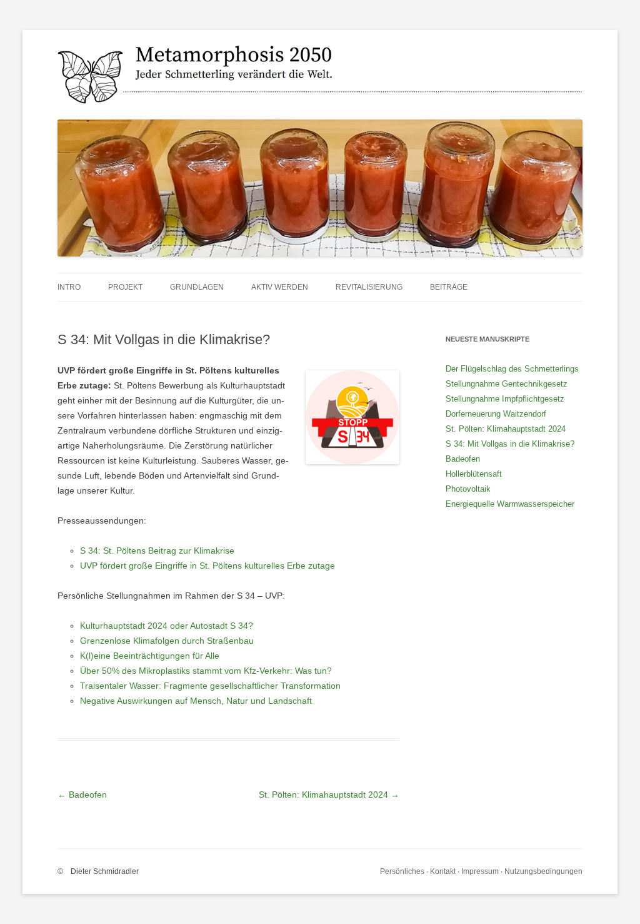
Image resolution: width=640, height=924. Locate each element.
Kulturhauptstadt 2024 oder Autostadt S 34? (166, 626)
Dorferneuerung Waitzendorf (496, 414)
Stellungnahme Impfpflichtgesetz (505, 399)
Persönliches (402, 871)
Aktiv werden (279, 287)
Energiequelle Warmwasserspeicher (510, 504)
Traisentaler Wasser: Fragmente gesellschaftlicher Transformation (210, 686)
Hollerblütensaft (474, 474)
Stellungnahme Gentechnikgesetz (507, 383)
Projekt (125, 287)
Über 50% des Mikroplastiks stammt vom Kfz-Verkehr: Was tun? (206, 671)
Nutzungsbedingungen (543, 871)
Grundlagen (197, 287)
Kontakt (443, 871)
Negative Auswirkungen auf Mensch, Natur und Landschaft (196, 701)
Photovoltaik (468, 489)
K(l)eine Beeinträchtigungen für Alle (149, 656)
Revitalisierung (369, 287)
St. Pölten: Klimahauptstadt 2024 (329, 794)
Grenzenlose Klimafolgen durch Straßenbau (167, 641)
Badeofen (82, 794)
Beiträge (449, 287)
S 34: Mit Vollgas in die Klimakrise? (510, 444)
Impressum (480, 871)
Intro (69, 287)
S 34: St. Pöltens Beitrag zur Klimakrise (157, 551)
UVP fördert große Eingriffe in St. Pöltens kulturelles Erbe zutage (207, 566)
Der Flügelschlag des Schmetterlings (512, 368)
